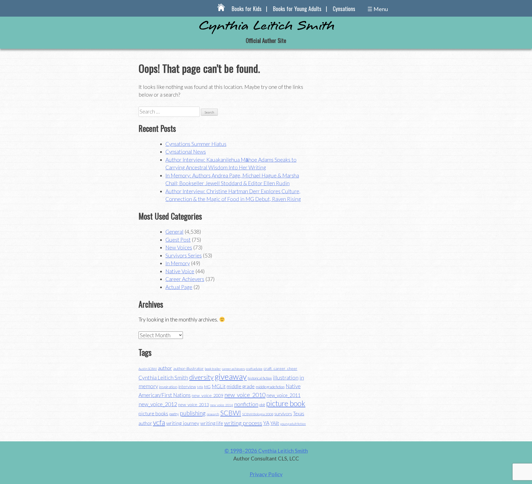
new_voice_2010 (244, 394)
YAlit (274, 423)
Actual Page (178, 287)
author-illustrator (188, 368)
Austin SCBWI (148, 368)
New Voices (178, 247)
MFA (200, 387)
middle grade (241, 386)
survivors (283, 413)
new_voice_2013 (193, 404)
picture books (153, 413)
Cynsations (344, 8)
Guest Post (178, 239)
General (174, 231)
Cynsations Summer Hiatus (195, 144)
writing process (243, 422)
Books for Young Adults (297, 8)
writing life (211, 423)
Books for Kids (247, 8)
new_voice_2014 (221, 405)
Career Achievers (184, 279)
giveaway (231, 376)
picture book (285, 403)
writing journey (182, 423)
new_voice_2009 (207, 395)
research (213, 414)
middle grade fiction (270, 387)
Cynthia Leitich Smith (163, 377)
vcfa (159, 422)
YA (266, 423)
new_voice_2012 (158, 404)
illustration (285, 377)
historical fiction (260, 378)
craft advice (254, 369)
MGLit (219, 386)
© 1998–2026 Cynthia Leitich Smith (266, 450)
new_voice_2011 (284, 395)
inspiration (168, 386)
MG (207, 386)
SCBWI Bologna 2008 (257, 414)
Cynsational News (185, 151)
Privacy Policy (266, 474)
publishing (193, 413)
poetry (174, 414)
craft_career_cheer (280, 368)
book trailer (213, 369)
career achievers (233, 368)
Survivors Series (183, 255)
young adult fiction (293, 424)
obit (262, 405)
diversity (201, 377)
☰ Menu (377, 9)
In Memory (177, 263)
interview (187, 386)
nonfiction (246, 404)
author (165, 368)
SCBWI (230, 413)
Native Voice (179, 271)
